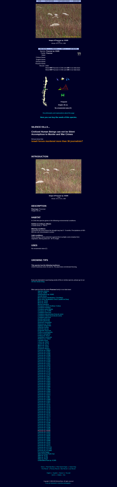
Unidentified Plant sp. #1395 (47, 460)
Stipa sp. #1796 (43, 457)
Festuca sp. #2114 (44, 335)
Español (55, 473)
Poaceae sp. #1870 (44, 393)
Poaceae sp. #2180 (44, 422)
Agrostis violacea (43, 291)
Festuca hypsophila (44, 334)
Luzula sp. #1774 (43, 344)
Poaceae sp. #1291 (44, 352)
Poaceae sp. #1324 (44, 358)
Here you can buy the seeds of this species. (58, 117)
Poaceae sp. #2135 (44, 409)
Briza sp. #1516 (43, 301)
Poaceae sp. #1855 (44, 381)
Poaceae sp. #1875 (44, 394)
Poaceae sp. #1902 (44, 401)
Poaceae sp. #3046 (44, 436)
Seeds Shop (73, 467)
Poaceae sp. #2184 (44, 426)
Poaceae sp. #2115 (44, 404)
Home (42, 467)
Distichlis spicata (43, 329)
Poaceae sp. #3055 (44, 439)
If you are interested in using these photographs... (58, 483)
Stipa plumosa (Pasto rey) (46, 454)
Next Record (64, 468)
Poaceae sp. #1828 (44, 378)
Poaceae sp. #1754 (44, 375)
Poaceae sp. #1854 (44, 380)
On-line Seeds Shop (38, 281)
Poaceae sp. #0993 (44, 350)
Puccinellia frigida (43, 452)
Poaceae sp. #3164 (44, 444)
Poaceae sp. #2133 (44, 408)
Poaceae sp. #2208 (44, 429)
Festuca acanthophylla (45, 332)
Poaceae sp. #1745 (44, 367)
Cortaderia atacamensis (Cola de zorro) (50, 314)
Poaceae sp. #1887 (44, 396)
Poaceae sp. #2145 (44, 411)
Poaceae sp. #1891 (44, 398)
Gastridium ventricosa (45, 337)
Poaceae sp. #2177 (44, 417)
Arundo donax (42, 296)
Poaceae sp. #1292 (44, 353)
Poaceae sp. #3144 (44, 442)
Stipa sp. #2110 (43, 459)
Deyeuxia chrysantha (44, 322)
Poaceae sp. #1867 (44, 388)
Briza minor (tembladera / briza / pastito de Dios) (53, 299)
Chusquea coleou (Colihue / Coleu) (49, 306)
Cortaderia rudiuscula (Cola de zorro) (50, 316)
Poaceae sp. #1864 (44, 385)
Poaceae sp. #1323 (44, 357)
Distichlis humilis (43, 327)
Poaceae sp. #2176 (44, 416)
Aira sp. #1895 (42, 293)
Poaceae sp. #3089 (44, 440)
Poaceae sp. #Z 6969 (45, 450)
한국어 (53, 475)
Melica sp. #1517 (43, 345)
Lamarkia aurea (43, 340)
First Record (45, 468)
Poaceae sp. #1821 (44, 376)
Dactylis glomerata (44, 319)
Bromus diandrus (43, 304)
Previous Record (54, 468)
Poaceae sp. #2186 (44, 427)
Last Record (72, 468)
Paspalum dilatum (43, 348)
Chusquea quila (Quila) (45, 309)
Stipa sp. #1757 (43, 455)
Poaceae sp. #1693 (44, 365)
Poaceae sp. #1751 (44, 371)
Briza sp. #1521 (43, 302)
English (49, 473)
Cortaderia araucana (44, 312)
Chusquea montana (44, 307)
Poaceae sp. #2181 (44, 424)
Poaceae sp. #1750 (44, 370)
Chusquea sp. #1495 (44, 311)
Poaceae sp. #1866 (44, 386)
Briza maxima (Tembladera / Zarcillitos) (50, 297)
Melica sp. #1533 (43, 347)
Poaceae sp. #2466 (44, 434)
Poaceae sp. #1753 (44, 373)
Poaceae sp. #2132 (44, 406)
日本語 (59, 475)
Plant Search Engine (62, 467)
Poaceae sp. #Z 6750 (45, 449)
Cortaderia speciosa (44, 317)
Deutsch (61, 473)
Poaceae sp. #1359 (44, 360)
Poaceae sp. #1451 (44, 363)
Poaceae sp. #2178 (44, 419)
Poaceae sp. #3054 (44, 437)
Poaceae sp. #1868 (44, 390)
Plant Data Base (50, 467)
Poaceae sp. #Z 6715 (45, 447)
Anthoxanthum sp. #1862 (46, 294)
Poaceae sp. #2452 (44, 432)
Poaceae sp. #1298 (44, 355)
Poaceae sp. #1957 (44, 403)
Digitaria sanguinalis (44, 325)
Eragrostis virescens (44, 330)
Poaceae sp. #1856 (44, 383)
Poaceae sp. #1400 (44, 362)
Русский (68, 473)
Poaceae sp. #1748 (44, 368)
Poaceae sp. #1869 (44, 391)
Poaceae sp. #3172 (44, 445)
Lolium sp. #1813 (43, 342)
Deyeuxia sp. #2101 (44, 324)
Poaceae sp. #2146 (44, 413)
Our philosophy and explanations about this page (58, 113)
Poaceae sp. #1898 (44, 399)
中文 (64, 475)
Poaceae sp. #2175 (44, 414)
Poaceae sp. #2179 (44, 421)
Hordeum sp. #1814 (44, 339)
